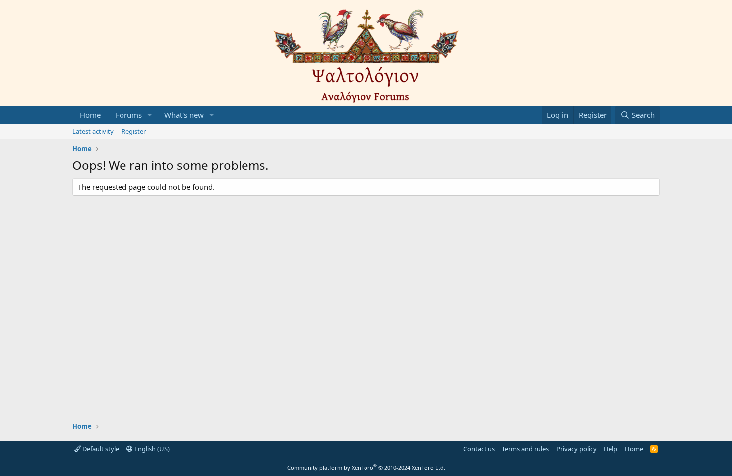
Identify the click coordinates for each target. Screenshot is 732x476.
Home (90, 114)
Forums (129, 114)
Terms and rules (525, 448)
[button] (150, 115)
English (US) (151, 448)
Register (134, 131)
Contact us (479, 448)
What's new (184, 114)
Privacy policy (576, 448)
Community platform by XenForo (366, 467)
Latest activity (93, 131)
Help (610, 448)
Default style (100, 448)
